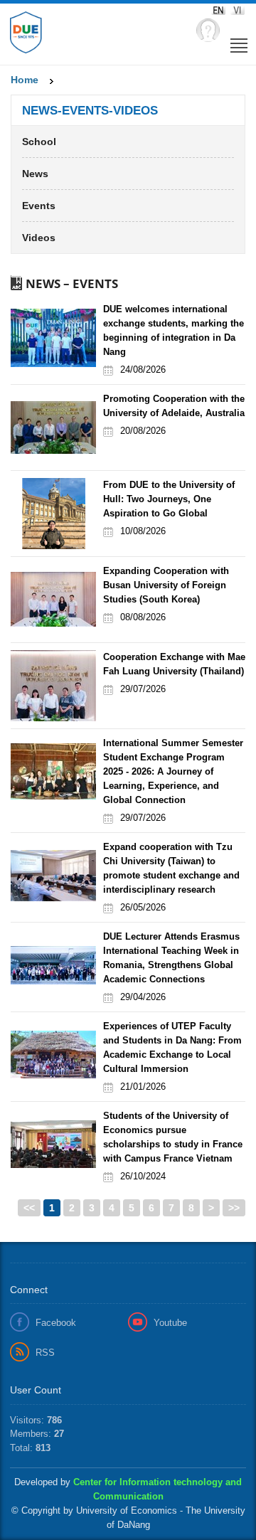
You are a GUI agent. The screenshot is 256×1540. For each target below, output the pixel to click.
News (35, 173)
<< (29, 1208)
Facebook (56, 1322)
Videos (38, 237)
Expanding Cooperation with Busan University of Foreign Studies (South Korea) (166, 585)
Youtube (170, 1322)
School (39, 141)
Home (24, 79)
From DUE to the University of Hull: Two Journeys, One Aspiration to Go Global (169, 499)
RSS (45, 1352)
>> (234, 1208)
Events (38, 205)
